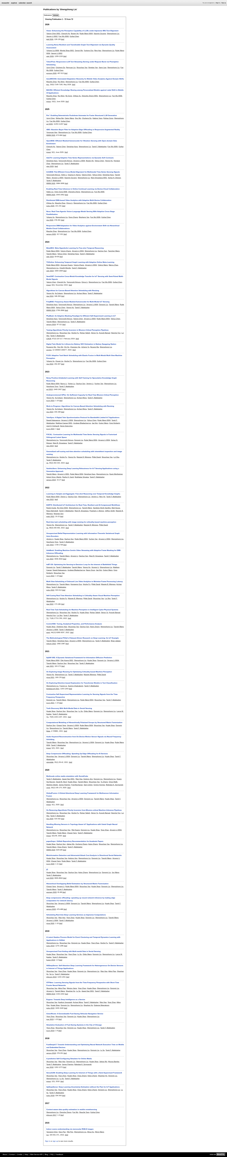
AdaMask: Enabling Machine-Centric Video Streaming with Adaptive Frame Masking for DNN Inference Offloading (83, 551)
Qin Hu (66, 347)
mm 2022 (49, 559)
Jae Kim (95, 423)
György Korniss (99, 785)
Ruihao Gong (108, 118)
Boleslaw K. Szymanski (114, 785)
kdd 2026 (49, 39)
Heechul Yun (115, 333)
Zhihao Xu (77, 96)
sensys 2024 (51, 324)
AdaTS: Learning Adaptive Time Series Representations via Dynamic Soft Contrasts (80, 158)
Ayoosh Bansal (104, 333)
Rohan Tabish (85, 333)
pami (48, 632)
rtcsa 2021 (50, 677)
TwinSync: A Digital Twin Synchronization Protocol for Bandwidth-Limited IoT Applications (82, 417)
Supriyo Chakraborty (75, 686)
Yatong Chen (61, 146)
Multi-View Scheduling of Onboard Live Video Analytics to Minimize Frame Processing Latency (84, 581)
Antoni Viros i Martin (53, 477)
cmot (48, 788)
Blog (46, 1154)
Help (26, 1154)
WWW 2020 (50, 850)
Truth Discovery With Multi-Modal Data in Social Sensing (69, 708)
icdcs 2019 (50, 946)
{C (47, 869)
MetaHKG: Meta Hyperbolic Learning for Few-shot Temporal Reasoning (75, 248)
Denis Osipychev (66, 426)
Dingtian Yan (93, 67)
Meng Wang (99, 1132)
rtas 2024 (49, 296)
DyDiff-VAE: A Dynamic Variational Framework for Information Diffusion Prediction (79, 657)
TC (47, 618)
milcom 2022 (51, 644)
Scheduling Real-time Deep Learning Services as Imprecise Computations (76, 915)
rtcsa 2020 (50, 923)
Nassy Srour (90, 570)
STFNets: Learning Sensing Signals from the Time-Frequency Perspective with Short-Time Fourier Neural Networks (82, 984)
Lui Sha (116, 457)
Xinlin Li (64, 175)
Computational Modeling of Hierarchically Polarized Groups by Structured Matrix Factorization (84, 722)
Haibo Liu (49, 192)
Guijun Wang (103, 423)
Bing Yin (102, 497)
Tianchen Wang (114, 251)
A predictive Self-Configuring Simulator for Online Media (69, 1059)
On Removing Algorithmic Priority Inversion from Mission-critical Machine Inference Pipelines (84, 810)
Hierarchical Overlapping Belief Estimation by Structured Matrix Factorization (77, 884)
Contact (12, 1154)
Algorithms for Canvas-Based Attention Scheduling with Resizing (72, 290)
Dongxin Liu (103, 304)
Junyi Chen (50, 67)
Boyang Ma (94, 347)
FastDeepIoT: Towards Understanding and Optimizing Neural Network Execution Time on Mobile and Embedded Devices (85, 1046)
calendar (22, 3)
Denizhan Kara (72, 146)
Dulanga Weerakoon (101, 1005)
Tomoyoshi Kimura (65, 161)
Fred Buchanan (77, 785)
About (5, 1154)
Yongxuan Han (51, 132)
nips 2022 (50, 499)
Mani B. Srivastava (60, 443)
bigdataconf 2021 (52, 689)
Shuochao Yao (81, 67)
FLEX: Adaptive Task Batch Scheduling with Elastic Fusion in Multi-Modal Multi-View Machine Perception (84, 356)
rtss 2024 (49, 364)
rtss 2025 (49, 220)
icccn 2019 (50, 1031)
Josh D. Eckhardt (52, 426)
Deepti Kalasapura (53, 420)
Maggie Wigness (90, 674)
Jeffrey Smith (110, 511)
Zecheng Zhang (81, 844)
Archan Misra (82, 293)
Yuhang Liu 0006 (52, 50)
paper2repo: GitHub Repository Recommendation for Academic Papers (74, 841)
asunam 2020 (51, 892)
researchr (5, 3)
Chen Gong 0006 (60, 192)
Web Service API (36, 1154)
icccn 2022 (50, 576)
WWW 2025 (50, 135)
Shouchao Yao (59, 573)
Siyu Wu (78, 118)
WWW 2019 (50, 994)
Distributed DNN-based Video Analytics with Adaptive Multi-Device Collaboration (78, 200)
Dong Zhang (73, 217)
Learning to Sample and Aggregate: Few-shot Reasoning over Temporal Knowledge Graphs (83, 494)
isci (47, 1135)
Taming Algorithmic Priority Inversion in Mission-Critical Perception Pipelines (77, 330)
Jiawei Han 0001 (68, 779)
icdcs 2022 (50, 590)
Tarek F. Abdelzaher (99, 146)
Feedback (59, 1154)
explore (14, 3)
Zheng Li (63, 497)
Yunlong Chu (88, 50)
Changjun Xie (75, 347)
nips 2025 (50, 166)
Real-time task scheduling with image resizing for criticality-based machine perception (81, 522)
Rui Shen (61, 82)
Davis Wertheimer (116, 474)
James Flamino (64, 785)
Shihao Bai (60, 118)
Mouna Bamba (113, 1061)
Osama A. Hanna (74, 175)
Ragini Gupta (51, 508)
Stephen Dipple (52, 785)
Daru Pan (62, 1132)
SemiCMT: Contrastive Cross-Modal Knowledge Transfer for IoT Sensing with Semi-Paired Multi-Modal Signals (84, 277)
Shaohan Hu (70, 991)
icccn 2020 (50, 864)
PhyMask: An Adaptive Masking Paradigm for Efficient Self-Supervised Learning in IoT (81, 316)
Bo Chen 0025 (62, 508)
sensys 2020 (51, 909)
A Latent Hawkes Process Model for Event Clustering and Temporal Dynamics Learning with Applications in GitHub (83, 938)
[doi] (62, 39)
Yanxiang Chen (52, 1132)
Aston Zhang (95, 627)
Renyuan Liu (71, 67)
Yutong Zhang (65, 251)
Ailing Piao (112, 971)
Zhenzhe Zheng (74, 192)
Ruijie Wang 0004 (86, 33)
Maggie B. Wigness (84, 457)
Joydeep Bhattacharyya (82, 423)
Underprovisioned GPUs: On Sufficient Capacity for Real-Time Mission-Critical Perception (82, 395)
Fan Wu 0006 (64, 36)
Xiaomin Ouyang (100, 33)
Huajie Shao (58, 539)
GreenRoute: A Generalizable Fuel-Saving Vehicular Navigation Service (74, 1014)
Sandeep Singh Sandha (102, 508)
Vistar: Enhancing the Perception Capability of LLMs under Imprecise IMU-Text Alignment (82, 31)
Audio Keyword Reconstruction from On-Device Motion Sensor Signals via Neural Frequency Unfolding (83, 738)
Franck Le (63, 686)
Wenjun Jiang (72, 988)
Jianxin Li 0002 (52, 36)
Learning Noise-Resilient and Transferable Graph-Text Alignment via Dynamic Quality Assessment (80, 46)
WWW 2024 (50, 310)
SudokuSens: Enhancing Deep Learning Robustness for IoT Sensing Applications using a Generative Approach (82, 469)
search (29, 3)
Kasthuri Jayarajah (65, 1002)
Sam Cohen (88, 785)
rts (47, 463)
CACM (48, 339)
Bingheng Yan (84, 217)
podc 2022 (50, 516)
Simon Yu (94, 333)
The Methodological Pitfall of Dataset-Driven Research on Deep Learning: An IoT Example (82, 638)
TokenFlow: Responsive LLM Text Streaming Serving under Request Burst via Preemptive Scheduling (82, 63)
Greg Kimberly (114, 423)
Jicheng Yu (85, 347)
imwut (48, 101)
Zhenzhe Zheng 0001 (90, 96)
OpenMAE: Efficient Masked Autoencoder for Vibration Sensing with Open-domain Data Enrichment (81, 142)
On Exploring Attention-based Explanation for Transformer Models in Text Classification (81, 683)
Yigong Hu (109, 161)
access (49, 350)
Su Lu (51, 974)
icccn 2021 (50, 703)
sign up (55, 1141)
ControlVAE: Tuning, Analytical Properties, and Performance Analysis (74, 624)
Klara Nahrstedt (52, 511)
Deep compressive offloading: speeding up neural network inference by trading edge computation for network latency (80, 899)
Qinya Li (69, 203)
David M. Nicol (61, 782)
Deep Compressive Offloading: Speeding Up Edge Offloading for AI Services (77, 754)
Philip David (96, 457)
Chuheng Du (60, 67)
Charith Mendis (65, 268)
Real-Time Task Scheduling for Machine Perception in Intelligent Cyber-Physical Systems (82, 610)
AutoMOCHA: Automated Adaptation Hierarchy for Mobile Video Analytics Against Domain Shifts (85, 79)
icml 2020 (50, 878)
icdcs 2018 (50, 1095)
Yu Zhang (104, 782)
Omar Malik (113, 782)
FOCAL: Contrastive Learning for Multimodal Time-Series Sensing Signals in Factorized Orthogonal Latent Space (81, 435)
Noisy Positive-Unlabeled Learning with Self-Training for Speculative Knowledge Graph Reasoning (81, 379)
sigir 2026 (50, 56)
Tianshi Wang (51, 254)
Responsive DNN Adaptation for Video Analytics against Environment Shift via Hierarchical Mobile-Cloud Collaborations (82, 227)
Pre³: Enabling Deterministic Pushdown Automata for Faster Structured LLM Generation (81, 115)
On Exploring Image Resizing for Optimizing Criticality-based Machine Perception (79, 672)
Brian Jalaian (116, 641)
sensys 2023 (51, 480)
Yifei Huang (75, 830)
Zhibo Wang (88, 711)
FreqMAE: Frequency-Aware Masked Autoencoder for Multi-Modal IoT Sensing (77, 302)
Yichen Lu (71, 384)
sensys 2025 (51, 234)
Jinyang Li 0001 (63, 474)
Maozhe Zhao (51, 82)
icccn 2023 (50, 401)
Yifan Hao (79, 779)
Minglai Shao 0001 (67, 50)
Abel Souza (115, 508)
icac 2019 (50, 1019)
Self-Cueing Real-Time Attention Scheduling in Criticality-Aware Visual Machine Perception (83, 595)
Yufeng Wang (103, 265)
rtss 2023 (49, 412)
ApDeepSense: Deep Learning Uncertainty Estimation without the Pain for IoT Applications (83, 1087)
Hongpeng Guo (76, 584)
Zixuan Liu (59, 361)
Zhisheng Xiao (61, 627)
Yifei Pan (70, 1132)
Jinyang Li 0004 (79, 161)
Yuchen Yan (98, 384)
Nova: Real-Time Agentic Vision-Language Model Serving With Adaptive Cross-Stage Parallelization (80, 212)
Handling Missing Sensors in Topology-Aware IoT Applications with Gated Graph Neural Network (81, 825)
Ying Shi (60, 347)
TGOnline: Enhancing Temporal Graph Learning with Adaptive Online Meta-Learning (80, 262)
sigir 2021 (50, 666)
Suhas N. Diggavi (114, 178)
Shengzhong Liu (113, 33)
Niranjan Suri (58, 514)
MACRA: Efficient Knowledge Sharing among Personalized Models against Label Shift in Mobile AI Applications (85, 91)
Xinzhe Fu (75, 333)
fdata (48, 731)
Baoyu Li (63, 384)
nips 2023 (50, 446)
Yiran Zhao (105, 830)
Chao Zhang (62, 847)
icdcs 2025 (50, 206)
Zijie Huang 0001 (66, 660)
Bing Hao (97, 50)
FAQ (52, 1154)
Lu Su (80, 711)
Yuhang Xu (50, 217)
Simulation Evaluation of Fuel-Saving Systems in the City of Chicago (74, 1025)
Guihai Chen (74, 36)
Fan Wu (75, 1112)
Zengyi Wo (79, 50)
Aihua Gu (90, 1132)
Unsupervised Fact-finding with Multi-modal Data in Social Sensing (73, 951)
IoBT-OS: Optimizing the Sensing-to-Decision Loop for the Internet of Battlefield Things (81, 564)
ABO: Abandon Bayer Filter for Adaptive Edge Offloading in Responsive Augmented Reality (83, 129)
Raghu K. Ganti (68, 477)
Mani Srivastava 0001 (99, 178)
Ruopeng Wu (51, 347)
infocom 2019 (51, 977)
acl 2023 (49, 389)
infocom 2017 (51, 1115)
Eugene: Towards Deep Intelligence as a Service (65, 999)
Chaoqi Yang (61, 725)
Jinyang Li (74, 556)
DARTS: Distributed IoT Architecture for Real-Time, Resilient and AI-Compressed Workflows (83, 505)
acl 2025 (49, 124)
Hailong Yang (97, 118)
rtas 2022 (49, 604)
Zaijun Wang (69, 118)
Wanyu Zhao (113, 265)
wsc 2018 (49, 1067)
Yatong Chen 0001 (53, 33)
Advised (55, 15)
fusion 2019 (50, 960)
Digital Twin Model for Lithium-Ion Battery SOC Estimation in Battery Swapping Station (81, 344)
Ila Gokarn (59, 293)
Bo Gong (68, 96)
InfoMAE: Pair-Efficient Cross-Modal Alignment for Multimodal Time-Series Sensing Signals (83, 172)
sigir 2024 (50, 257)
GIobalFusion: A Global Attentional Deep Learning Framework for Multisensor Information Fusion (82, 794)
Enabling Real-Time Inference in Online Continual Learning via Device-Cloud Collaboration (83, 189)
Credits (19, 1154)
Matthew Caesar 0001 (64, 423)
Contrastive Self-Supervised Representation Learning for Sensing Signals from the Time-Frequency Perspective (82, 695)
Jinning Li (89, 384)
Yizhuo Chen (99, 161)
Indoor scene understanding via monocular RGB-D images (70, 1129)
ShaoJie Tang (84, 1112)
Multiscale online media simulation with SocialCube (67, 776)
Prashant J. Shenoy (96, 511)
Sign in (218, 2)
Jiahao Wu (70, 844)
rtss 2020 (49, 819)
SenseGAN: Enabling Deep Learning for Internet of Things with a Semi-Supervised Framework (84, 1073)
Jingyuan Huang (66, 265)
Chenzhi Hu (65, 33)
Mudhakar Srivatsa (82, 477)
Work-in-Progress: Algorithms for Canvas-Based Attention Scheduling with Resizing (80, 406)
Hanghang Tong (52, 386)
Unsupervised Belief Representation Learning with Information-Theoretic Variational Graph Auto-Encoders (83, 534)
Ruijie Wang (61, 833)
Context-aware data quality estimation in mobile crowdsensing (71, 1109)
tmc (47, 84)
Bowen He (75, 33)
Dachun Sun (102, 251)
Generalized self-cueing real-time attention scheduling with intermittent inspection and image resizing (84, 452)
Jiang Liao (102, 67)
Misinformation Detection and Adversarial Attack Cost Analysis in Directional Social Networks (84, 855)
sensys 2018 (51, 1053)
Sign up (223, 2)
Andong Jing (88, 779)
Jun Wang (115, 872)
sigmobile (49, 762)
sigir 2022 (50, 545)
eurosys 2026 (51, 73)
